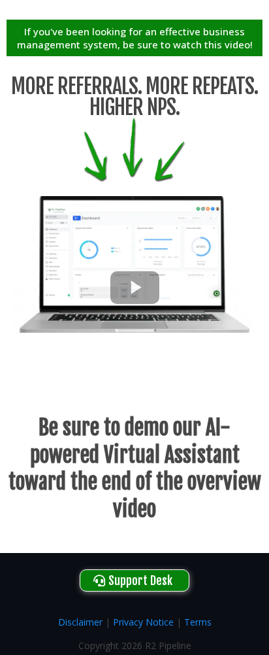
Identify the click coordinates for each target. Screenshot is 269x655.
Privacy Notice (143, 622)
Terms (198, 622)
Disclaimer (80, 622)
